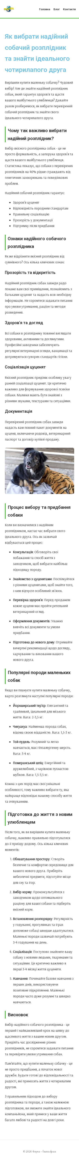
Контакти (69, 9)
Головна (44, 9)
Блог (56, 9)
